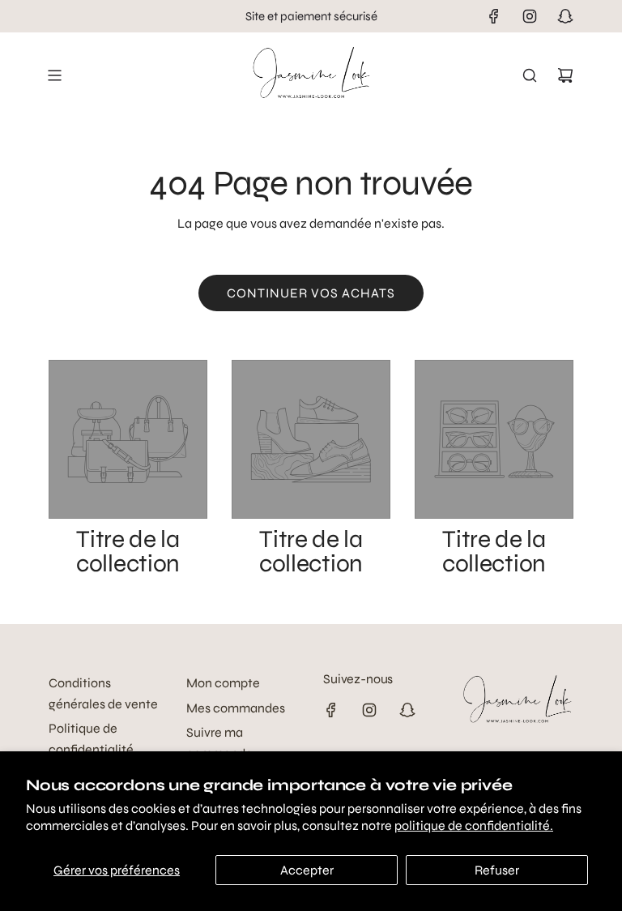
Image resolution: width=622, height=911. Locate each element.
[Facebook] (494, 16)
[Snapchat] (565, 16)
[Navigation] (54, 75)
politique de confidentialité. (473, 825)
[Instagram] (529, 16)
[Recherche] (529, 75)
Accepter (307, 870)
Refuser (497, 870)
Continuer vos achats (311, 293)
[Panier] (565, 75)
